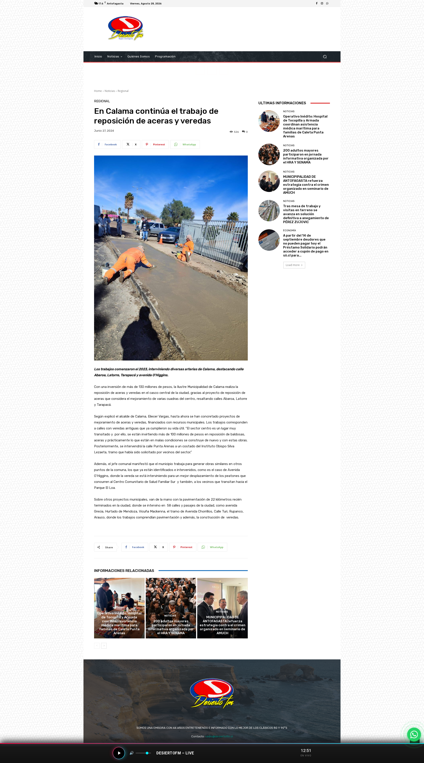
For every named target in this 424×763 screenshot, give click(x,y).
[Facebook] (316, 3)
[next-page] (104, 646)
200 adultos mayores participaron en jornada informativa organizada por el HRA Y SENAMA (171, 627)
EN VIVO (306, 755)
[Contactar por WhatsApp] (414, 734)
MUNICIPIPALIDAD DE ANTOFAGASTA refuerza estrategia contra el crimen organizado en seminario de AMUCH (222, 625)
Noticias (110, 91)
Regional (123, 91)
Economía (289, 230)
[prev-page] (97, 646)
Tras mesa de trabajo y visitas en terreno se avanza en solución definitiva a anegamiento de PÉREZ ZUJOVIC (306, 214)
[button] (325, 56)
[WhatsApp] (327, 3)
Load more (293, 265)
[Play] (119, 753)
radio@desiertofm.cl (219, 736)
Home (98, 91)
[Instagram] (322, 3)
